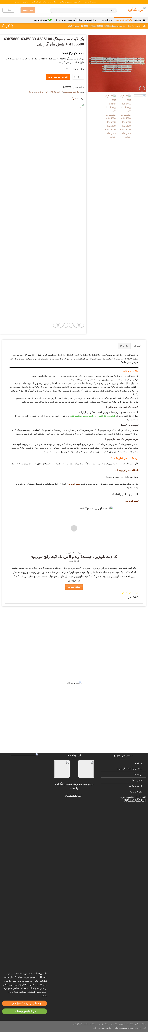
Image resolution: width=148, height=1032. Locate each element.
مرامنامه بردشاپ (22, 2)
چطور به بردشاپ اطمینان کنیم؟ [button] (123, 696)
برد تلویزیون (106, 20)
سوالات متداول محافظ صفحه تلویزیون (132, 1024)
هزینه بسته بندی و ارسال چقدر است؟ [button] (119, 727)
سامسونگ (75, 98)
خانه (144, 26)
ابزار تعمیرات (90, 20)
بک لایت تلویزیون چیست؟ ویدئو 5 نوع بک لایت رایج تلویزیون (74, 557)
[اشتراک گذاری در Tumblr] (60, 325)
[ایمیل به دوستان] (71, 325)
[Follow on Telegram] (3, 2)
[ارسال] (52, 10)
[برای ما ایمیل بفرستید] (9, 2)
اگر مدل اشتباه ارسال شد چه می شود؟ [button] (118, 706)
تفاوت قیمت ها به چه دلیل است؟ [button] (122, 676)
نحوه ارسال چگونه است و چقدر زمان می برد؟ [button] (114, 686)
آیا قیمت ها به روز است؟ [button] (127, 656)
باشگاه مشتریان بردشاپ (126, 470)
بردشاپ (137, 20)
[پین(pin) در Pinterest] (65, 325)
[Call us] (6, 2)
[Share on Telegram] (55, 325)
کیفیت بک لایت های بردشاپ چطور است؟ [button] (117, 666)
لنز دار (31, 92)
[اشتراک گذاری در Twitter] (76, 325)
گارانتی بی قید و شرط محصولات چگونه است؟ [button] (114, 618)
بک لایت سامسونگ (133, 26)
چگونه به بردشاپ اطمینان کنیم (44, 2)
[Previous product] (4, 26)
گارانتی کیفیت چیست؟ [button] (129, 646)
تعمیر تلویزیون (90, 2)
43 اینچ (60, 92)
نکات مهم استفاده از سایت (71, 2)
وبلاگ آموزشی (75, 20)
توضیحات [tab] (137, 346)
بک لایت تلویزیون (124, 20)
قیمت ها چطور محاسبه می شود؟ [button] (122, 716)
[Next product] (10, 26)
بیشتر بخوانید (74, 587)
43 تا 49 (53, 92)
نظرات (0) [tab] (124, 346)
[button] (8, 10)
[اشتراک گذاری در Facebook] (81, 325)
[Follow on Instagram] (12, 2)
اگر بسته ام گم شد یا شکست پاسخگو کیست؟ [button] (114, 737)
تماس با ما (61, 20)
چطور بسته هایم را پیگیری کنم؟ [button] (123, 747)
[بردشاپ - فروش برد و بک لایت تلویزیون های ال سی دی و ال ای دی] (133, 10)
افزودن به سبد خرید (57, 77)
